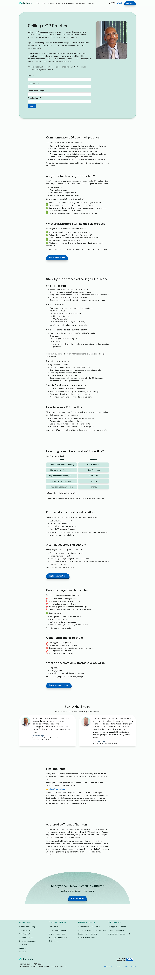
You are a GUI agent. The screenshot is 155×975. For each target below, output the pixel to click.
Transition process (26, 930)
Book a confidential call (58, 685)
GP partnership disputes (58, 934)
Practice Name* (34, 98)
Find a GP (22, 952)
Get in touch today (57, 257)
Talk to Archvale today (57, 789)
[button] (41, 3)
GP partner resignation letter (89, 927)
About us (22, 948)
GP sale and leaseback (57, 930)
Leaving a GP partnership (87, 934)
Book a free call (77, 898)
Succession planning (27, 927)
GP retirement (24, 934)
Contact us (107, 966)
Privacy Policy (130, 966)
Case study (91, 3)
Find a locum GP (55, 927)
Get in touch (130, 3)
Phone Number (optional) (38, 91)
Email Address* (34, 83)
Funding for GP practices (58, 937)
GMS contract (54, 941)
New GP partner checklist (87, 937)
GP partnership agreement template (92, 930)
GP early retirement (26, 937)
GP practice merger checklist (119, 934)
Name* (31, 76)
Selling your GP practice (117, 927)
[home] (25, 3)
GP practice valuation (116, 930)
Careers (118, 966)
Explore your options (57, 576)
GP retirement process (27, 941)
